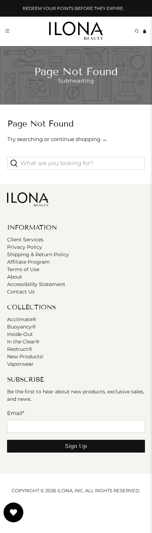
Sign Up (76, 446)
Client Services (25, 239)
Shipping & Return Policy (38, 254)
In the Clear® (23, 341)
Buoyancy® (21, 327)
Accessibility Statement (36, 284)
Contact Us (21, 291)
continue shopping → (79, 139)
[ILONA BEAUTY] (76, 31)
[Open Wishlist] (13, 512)
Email (15, 413)
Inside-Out (20, 334)
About (14, 277)
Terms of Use (23, 269)
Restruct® (19, 349)
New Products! (25, 356)
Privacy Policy (24, 247)
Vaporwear (20, 364)
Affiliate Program (28, 262)
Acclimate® (21, 319)
